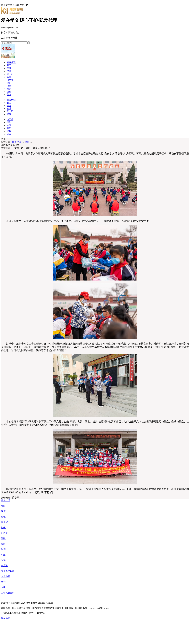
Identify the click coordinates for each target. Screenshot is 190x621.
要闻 (9, 65)
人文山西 (5, 576)
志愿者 (4, 565)
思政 (9, 91)
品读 (9, 94)
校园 (9, 86)
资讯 (9, 71)
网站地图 (5, 618)
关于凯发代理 (7, 571)
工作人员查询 (7, 593)
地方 (3, 582)
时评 (9, 89)
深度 (9, 68)
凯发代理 (11, 62)
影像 (9, 77)
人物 (3, 587)
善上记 (10, 74)
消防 (9, 83)
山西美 (10, 80)
